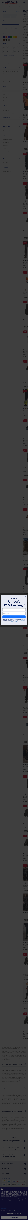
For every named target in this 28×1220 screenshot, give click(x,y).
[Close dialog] (26, 597)
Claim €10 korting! (14, 617)
